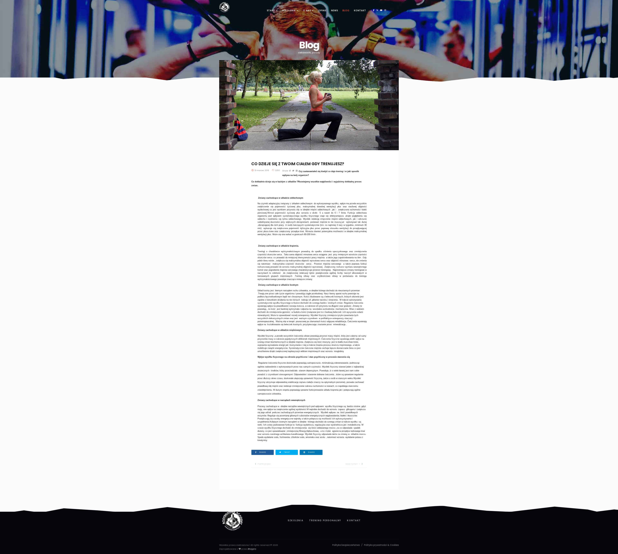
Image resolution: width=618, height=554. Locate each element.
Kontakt (360, 10)
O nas (307, 10)
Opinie (322, 10)
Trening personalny (325, 520)
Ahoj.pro (252, 548)
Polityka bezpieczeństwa (346, 545)
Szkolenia (289, 10)
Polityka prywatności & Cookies (381, 545)
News (334, 10)
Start (271, 10)
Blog (345, 10)
